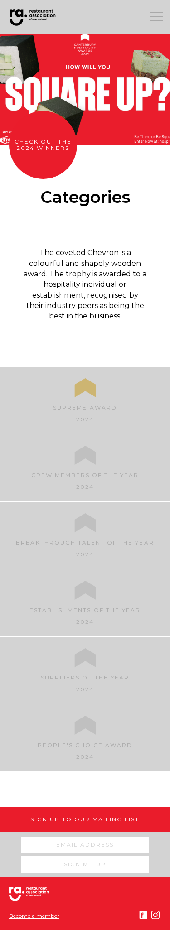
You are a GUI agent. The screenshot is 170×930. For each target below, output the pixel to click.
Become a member (34, 915)
